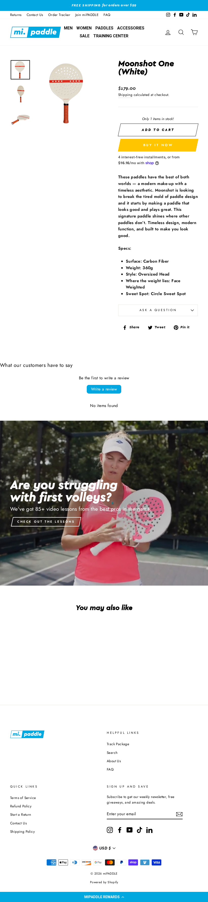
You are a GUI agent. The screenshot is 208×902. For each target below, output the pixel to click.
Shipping (125, 94)
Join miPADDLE (86, 14)
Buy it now (158, 145)
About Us (114, 760)
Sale (85, 35)
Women (84, 28)
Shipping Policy (22, 831)
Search (112, 752)
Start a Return (20, 814)
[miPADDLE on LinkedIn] (149, 830)
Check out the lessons (46, 521)
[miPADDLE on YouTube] (130, 830)
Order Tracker (59, 14)
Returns (16, 14)
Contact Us (35, 14)
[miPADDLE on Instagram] (110, 830)
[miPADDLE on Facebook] (120, 830)
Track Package (118, 743)
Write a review (104, 389)
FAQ (106, 14)
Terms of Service (23, 797)
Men (68, 28)
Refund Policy (20, 806)
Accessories (130, 28)
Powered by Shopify (104, 882)
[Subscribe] (179, 814)
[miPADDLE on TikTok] (139, 830)
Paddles (104, 28)
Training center (110, 35)
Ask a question (158, 310)
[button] (104, 897)
